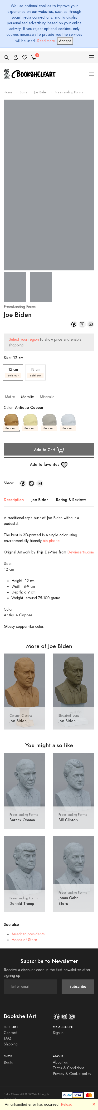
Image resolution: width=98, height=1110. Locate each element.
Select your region (24, 339)
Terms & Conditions (68, 1068)
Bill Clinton (68, 820)
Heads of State (24, 940)
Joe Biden (41, 92)
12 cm (13, 372)
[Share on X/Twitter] (82, 324)
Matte (10, 397)
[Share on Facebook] (74, 324)
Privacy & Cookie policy (72, 1073)
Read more (46, 41)
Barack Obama (22, 820)
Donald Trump (22, 903)
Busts (23, 92)
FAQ (7, 1038)
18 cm (35, 372)
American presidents (28, 934)
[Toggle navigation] (91, 57)
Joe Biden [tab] (40, 499)
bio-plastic (51, 540)
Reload (66, 1104)
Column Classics (21, 715)
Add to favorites (45, 464)
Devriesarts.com (80, 552)
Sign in (58, 1032)
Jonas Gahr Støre (68, 900)
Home (8, 92)
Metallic (27, 397)
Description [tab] (14, 499)
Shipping (11, 1044)
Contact (10, 1032)
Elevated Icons (69, 715)
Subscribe (77, 986)
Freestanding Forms (20, 306)
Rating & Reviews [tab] (71, 499)
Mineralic (47, 397)
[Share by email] (90, 324)
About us (60, 1062)
